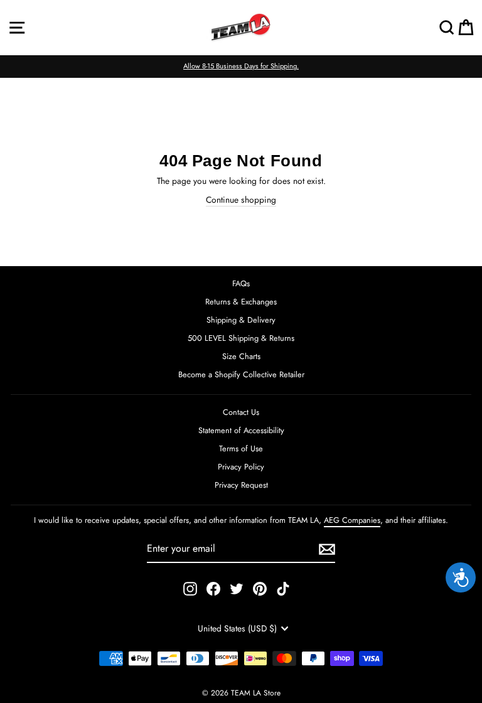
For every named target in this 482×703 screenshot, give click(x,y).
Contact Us (241, 412)
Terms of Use (241, 448)
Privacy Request (241, 485)
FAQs (241, 283)
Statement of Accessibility (241, 430)
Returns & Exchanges (241, 302)
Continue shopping (241, 200)
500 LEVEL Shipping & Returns (241, 338)
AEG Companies (352, 520)
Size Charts (241, 356)
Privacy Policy (241, 467)
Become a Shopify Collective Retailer (241, 374)
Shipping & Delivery (241, 320)
